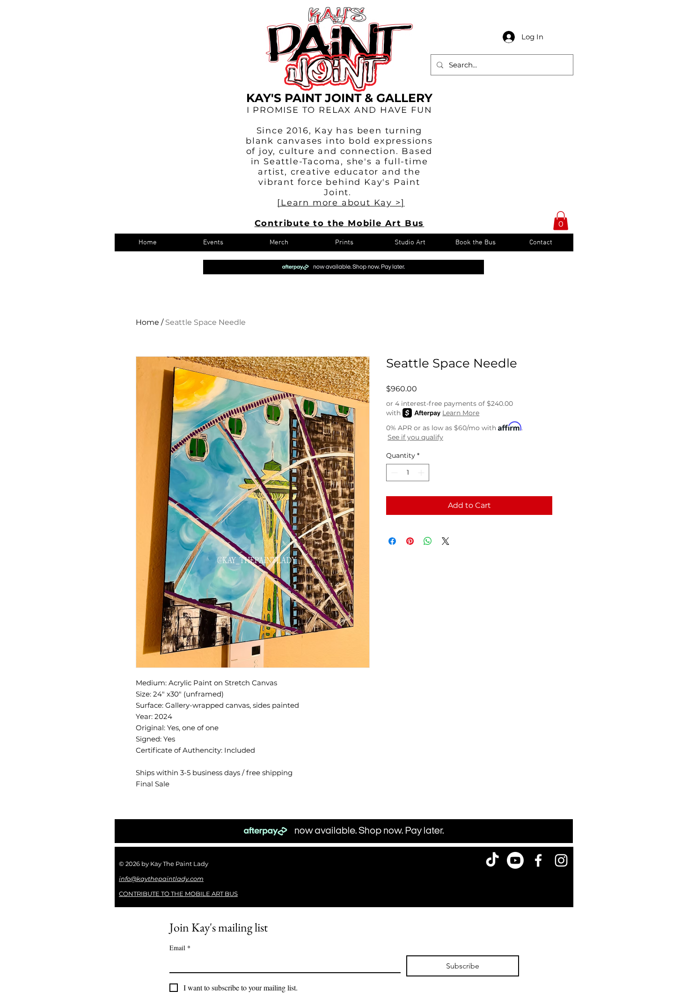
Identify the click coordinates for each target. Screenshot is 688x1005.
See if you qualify (415, 437)
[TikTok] (492, 860)
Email (179, 948)
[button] (561, 220)
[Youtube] (515, 860)
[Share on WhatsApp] (427, 541)
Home (147, 322)
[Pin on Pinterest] (410, 541)
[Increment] (422, 472)
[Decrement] (393, 472)
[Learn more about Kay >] (340, 203)
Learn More (460, 413)
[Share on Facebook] (392, 541)
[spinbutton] (407, 472)
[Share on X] (445, 541)
